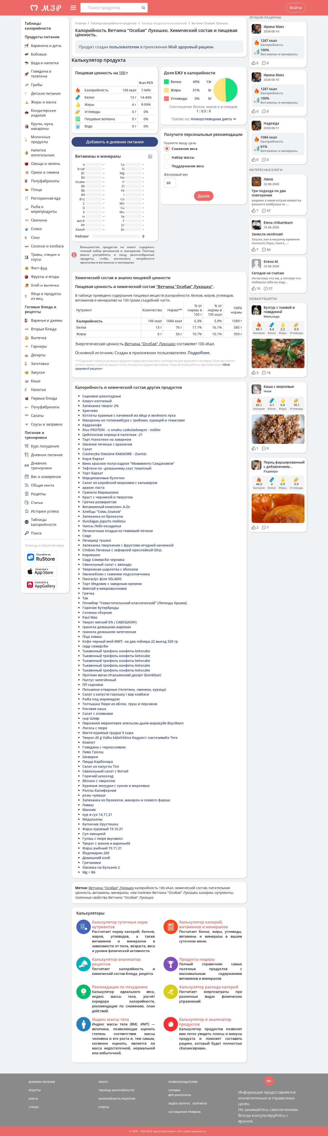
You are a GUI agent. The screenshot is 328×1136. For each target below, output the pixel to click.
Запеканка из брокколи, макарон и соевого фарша (126, 800)
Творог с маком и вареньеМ (106, 843)
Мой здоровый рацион (190, 47)
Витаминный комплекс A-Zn (106, 506)
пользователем (124, 47)
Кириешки (91, 554)
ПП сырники (92, 684)
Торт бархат (92, 473)
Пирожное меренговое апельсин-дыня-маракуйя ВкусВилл (133, 723)
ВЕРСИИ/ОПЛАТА (179, 1095)
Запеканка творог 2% (100, 405)
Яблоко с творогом (98, 780)
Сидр (86, 535)
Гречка (88, 593)
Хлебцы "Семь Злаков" (101, 511)
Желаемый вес (176, 174)
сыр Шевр (90, 718)
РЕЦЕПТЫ (35, 1090)
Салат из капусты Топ (100, 766)
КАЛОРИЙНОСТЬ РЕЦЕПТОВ (116, 1098)
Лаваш (88, 805)
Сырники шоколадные (101, 396)
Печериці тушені (96, 540)
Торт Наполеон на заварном (106, 439)
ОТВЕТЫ (103, 1107)
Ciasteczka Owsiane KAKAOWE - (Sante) (114, 454)
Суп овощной (93, 833)
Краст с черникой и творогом (107, 497)
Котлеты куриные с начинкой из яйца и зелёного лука (129, 415)
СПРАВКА (174, 1090)
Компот (88, 742)
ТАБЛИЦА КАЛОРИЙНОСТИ (116, 1090)
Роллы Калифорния (99, 790)
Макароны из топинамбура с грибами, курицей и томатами (133, 420)
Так (85, 598)
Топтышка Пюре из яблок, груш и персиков (119, 704)
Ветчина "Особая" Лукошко (210, 23)
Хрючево (90, 410)
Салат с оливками (97, 713)
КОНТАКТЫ (200, 1103)
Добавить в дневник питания (115, 141)
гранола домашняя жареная (106, 627)
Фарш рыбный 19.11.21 (102, 848)
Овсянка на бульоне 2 (101, 867)
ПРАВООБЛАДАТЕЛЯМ (182, 1082)
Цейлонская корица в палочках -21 (112, 434)
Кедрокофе (92, 425)
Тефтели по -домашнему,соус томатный (116, 468)
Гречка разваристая (99, 502)
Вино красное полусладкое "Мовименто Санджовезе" (128, 463)
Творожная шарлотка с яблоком (110, 569)
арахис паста (93, 487)
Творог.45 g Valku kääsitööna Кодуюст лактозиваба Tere (129, 737)
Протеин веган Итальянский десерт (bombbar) (121, 675)
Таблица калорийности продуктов (114, 23)
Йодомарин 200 (95, 853)
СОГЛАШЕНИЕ (177, 1112)
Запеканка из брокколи (102, 516)
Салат (87, 449)
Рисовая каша (94, 708)
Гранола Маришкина (100, 492)
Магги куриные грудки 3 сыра (107, 732)
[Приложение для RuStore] (45, 557)
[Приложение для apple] (45, 571)
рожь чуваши (93, 795)
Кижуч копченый (97, 401)
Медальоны (92, 819)
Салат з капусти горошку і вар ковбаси (115, 694)
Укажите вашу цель (180, 143)
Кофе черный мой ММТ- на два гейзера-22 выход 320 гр (130, 641)
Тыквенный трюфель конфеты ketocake (116, 651)
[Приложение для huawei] (45, 585)
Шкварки (90, 756)
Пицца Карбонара (97, 761)
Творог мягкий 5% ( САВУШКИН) (109, 622)
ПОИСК (103, 1082)
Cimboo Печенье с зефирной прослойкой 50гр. (122, 550)
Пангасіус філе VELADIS (101, 579)
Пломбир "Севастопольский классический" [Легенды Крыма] (134, 603)
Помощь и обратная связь (44, 545)
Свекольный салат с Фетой (105, 771)
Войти (296, 7)
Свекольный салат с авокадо (107, 564)
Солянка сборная (97, 612)
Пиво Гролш (92, 752)
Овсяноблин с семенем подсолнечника (116, 574)
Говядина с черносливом (104, 747)
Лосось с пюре (94, 728)
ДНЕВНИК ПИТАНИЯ (42, 1082)
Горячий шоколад (98, 776)
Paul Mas (89, 617)
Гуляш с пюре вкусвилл (102, 838)
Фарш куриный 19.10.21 (102, 829)
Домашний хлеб (96, 857)
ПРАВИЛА (194, 1112)
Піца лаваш (92, 636)
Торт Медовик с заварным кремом (112, 583)
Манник (89, 809)
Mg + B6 (88, 872)
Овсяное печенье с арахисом (107, 444)
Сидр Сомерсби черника (103, 559)
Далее (204, 196)
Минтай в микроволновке (104, 588)
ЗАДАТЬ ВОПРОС (179, 1103)
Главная (80, 23)
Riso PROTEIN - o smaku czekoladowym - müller (121, 429)
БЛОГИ (33, 1098)
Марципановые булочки (103, 478)
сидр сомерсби (95, 646)
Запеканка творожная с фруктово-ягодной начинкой (127, 545)
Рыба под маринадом (101, 699)
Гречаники (91, 862)
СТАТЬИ (34, 1107)
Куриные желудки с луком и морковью (116, 785)
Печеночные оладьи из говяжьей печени (117, 530)
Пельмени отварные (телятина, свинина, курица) (124, 689)
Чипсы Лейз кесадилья (101, 526)
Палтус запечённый (99, 680)
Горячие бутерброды (100, 607)
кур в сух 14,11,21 (97, 814)
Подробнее (198, 352)
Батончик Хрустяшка (100, 824)
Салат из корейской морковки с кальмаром (119, 482)
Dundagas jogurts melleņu (104, 521)
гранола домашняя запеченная (109, 631)
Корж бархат (93, 458)
